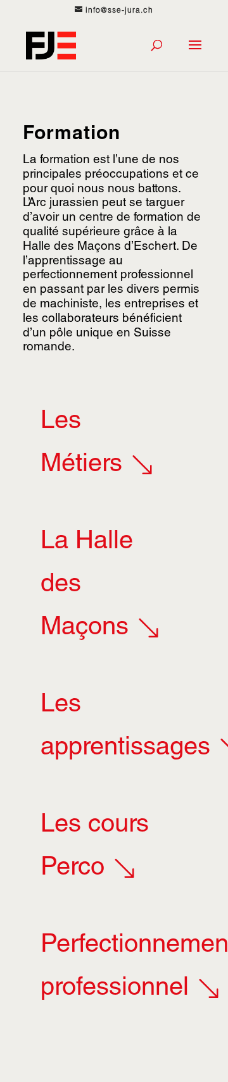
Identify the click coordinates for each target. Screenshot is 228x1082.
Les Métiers (81, 444)
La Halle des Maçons (87, 585)
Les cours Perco (95, 847)
